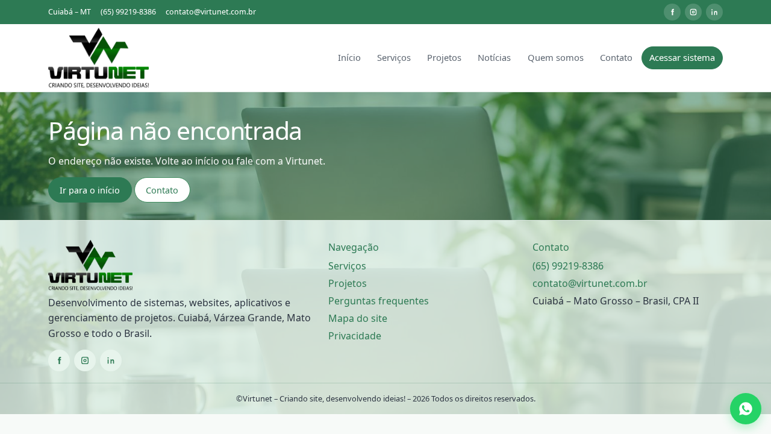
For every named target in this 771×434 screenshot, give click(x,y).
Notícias (494, 57)
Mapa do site (357, 318)
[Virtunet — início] (98, 58)
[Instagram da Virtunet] (693, 12)
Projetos (444, 57)
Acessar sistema (682, 57)
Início (349, 57)
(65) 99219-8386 (128, 12)
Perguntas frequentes (378, 300)
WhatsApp (747, 409)
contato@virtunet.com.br (211, 12)
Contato (616, 57)
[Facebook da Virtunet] (672, 12)
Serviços (394, 57)
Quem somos (556, 57)
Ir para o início (90, 190)
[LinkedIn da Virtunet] (714, 12)
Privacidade (354, 335)
